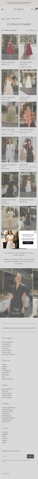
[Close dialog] (35, 232)
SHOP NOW (28, 242)
